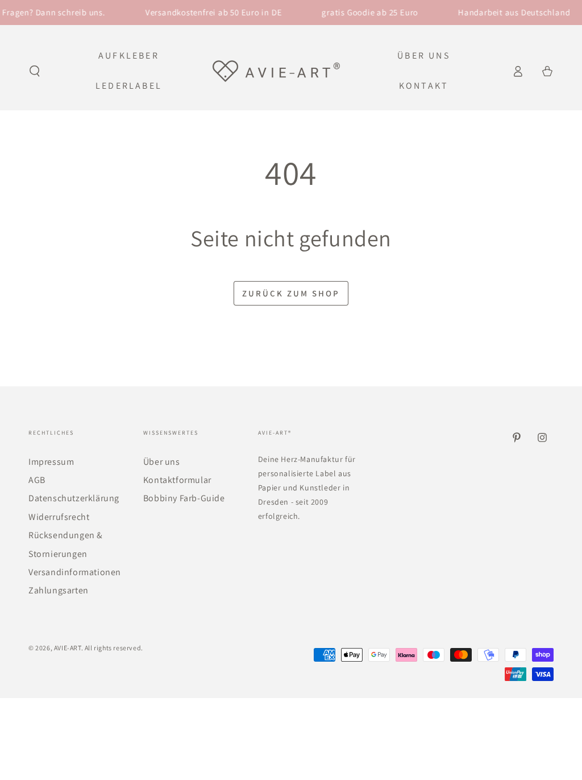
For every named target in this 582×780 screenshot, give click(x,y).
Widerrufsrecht (58, 517)
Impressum (51, 462)
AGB (36, 480)
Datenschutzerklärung (73, 498)
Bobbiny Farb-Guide (184, 498)
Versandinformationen (74, 572)
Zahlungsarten (58, 590)
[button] (34, 71)
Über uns (161, 462)
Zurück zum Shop (291, 293)
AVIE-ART (67, 647)
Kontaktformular (177, 480)
